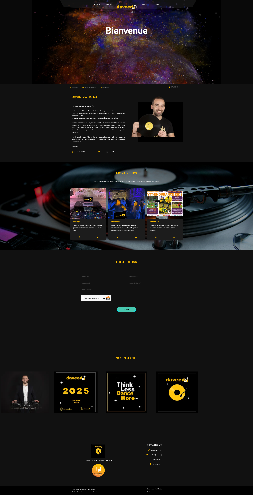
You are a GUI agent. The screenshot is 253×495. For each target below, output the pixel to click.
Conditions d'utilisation (155, 489)
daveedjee (75, 87)
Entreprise (77, 221)
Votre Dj (97, 4)
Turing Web (94, 492)
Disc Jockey (155, 221)
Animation (115, 221)
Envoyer (126, 309)
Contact (145, 4)
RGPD (149, 491)
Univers (108, 4)
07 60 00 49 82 (175, 87)
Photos (156, 4)
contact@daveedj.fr (90, 87)
